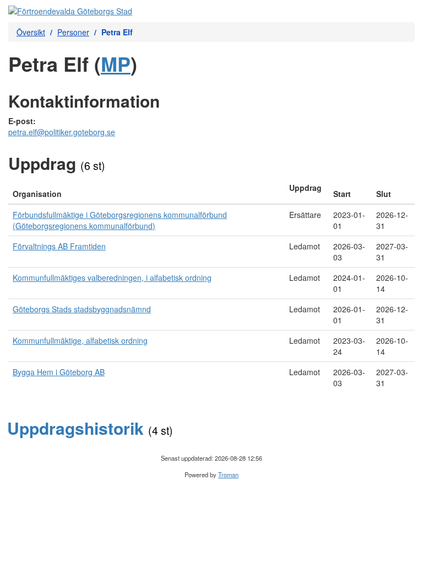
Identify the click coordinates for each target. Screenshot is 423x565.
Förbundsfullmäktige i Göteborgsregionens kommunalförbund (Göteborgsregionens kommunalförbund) (120, 220)
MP (116, 63)
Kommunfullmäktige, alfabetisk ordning (80, 340)
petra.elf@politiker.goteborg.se (61, 131)
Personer (73, 32)
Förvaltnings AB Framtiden (59, 246)
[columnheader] (146, 191)
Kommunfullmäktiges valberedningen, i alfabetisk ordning (112, 277)
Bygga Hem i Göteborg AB (59, 371)
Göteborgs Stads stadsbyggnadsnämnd (82, 309)
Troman (228, 474)
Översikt (31, 32)
